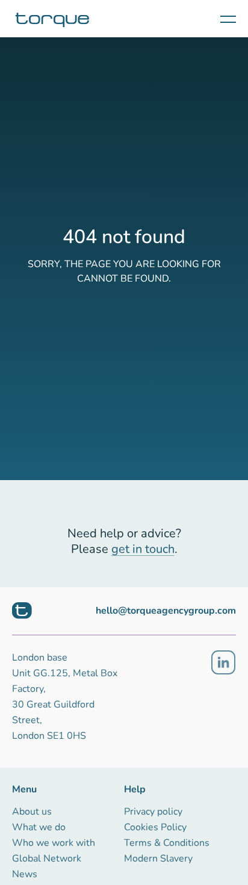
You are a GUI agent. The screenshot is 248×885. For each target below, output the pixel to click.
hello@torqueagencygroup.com (166, 610)
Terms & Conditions (166, 843)
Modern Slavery (158, 858)
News (24, 874)
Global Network (46, 858)
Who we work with (53, 843)
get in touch (143, 549)
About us (32, 811)
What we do (39, 827)
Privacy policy (153, 811)
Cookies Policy (155, 827)
